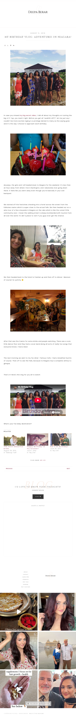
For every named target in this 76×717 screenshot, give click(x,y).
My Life (43, 460)
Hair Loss (25, 582)
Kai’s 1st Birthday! (59, 447)
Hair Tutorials (25, 587)
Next (68, 468)
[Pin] (11, 45)
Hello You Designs (36, 713)
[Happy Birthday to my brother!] (37, 439)
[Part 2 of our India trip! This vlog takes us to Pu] (57, 650)
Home (37, 496)
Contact (25, 574)
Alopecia (25, 579)
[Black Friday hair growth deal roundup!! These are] (57, 612)
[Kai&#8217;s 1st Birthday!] (61, 439)
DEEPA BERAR (38, 12)
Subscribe (25, 577)
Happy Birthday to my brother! (36, 448)
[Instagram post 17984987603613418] (57, 689)
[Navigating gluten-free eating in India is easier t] (19, 612)
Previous (9, 468)
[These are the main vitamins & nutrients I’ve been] (19, 689)
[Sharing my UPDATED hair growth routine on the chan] (19, 650)
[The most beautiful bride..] (14, 439)
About (26, 572)
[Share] (5, 45)
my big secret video (28, 115)
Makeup (25, 584)
